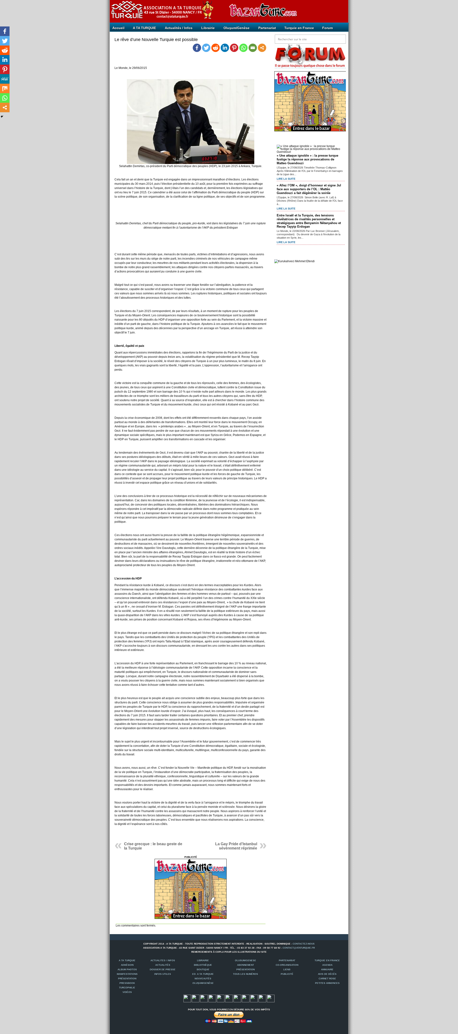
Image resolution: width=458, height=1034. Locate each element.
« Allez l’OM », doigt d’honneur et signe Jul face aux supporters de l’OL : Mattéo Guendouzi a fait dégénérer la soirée (309, 189)
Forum (327, 28)
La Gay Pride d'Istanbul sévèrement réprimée (236, 846)
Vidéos (127, 992)
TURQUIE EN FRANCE (327, 960)
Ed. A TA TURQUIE (203, 974)
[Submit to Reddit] (237, 1001)
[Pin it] (220, 1001)
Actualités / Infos (179, 28)
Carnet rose (327, 978)
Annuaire (327, 969)
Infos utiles (162, 974)
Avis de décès (327, 974)
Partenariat (267, 28)
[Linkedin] (225, 48)
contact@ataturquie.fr (299, 948)
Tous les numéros (245, 974)
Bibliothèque (203, 965)
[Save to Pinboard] (262, 1001)
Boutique (203, 969)
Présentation (245, 969)
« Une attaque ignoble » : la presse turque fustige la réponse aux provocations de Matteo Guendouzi (307, 159)
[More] (262, 48)
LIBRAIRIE (203, 960)
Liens (287, 969)
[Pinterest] (234, 48)
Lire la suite (286, 178)
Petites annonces (327, 983)
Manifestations (127, 974)
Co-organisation (287, 965)
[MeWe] (5, 79)
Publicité (287, 974)
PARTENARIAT (287, 960)
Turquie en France (299, 28)
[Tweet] (195, 1001)
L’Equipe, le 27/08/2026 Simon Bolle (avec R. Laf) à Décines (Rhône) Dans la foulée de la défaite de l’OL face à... (310, 200)
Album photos (127, 969)
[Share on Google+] (204, 1001)
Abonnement (245, 965)
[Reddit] (215, 48)
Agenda (327, 965)
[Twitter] (206, 48)
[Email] (253, 48)
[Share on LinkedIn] (246, 1001)
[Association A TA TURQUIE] (138, 8)
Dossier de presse (163, 969)
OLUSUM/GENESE (245, 960)
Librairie (208, 28)
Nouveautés (203, 978)
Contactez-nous (304, 943)
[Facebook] (197, 48)
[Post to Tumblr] (212, 1001)
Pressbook (127, 983)
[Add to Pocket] (229, 1001)
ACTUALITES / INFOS (163, 960)
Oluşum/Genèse (237, 28)
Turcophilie (127, 987)
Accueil (118, 28)
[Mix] (5, 88)
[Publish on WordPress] (254, 1001)
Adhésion (127, 965)
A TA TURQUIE (144, 28)
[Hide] (2, 116)
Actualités (162, 965)
